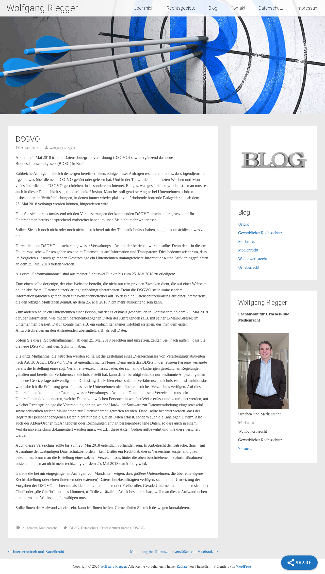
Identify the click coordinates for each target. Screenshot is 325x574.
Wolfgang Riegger (42, 8)
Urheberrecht (248, 267)
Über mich (144, 8)
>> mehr (245, 448)
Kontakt (238, 8)
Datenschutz (270, 8)
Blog (212, 8)
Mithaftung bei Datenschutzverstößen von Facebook (174, 551)
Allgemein (29, 527)
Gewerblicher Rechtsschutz (260, 232)
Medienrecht (48, 527)
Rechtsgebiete (181, 8)
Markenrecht (248, 241)
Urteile (243, 224)
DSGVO (139, 527)
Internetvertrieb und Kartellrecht (36, 551)
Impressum (307, 8)
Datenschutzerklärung (115, 527)
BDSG (74, 527)
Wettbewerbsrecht (252, 258)
